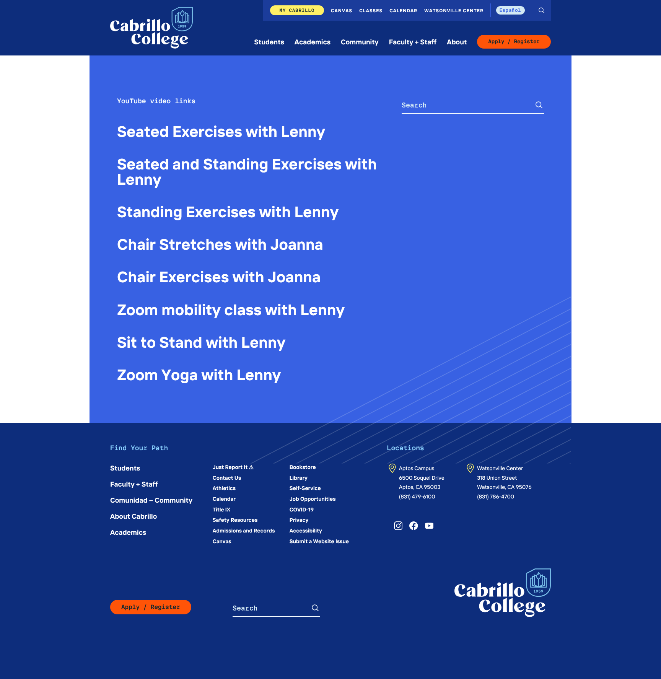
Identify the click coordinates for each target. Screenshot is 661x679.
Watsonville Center (454, 10)
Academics (312, 41)
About (457, 41)
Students (269, 41)
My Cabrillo (297, 10)
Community (360, 41)
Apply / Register (514, 42)
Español (510, 10)
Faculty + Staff (413, 41)
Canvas (341, 10)
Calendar (403, 10)
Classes (371, 10)
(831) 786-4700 (495, 496)
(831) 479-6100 (417, 496)
